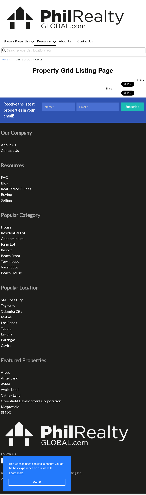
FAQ (4, 177)
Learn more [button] (16, 473)
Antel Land (9, 378)
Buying (6, 194)
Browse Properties (17, 41)
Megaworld (10, 406)
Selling (6, 200)
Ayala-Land (10, 389)
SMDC (6, 412)
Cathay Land (11, 395)
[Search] (5, 50)
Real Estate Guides (16, 189)
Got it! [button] (37, 482)
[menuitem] (17, 42)
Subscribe (132, 107)
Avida (5, 384)
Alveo (5, 372)
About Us (65, 41)
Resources (44, 41)
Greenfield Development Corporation (31, 401)
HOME (5, 59)
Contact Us (85, 41)
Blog (4, 183)
